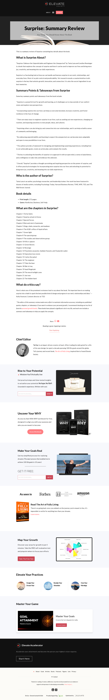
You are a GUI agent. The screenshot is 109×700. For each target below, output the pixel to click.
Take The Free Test (26, 559)
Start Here (24, 658)
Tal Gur (36, 345)
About (48, 12)
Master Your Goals (65, 616)
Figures (64, 671)
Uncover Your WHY (29, 413)
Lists (69, 671)
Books (53, 671)
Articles (47, 671)
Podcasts (58, 671)
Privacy (74, 671)
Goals (42, 671)
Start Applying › (54, 330)
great (51, 326)
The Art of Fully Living (62, 351)
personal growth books (29, 308)
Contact (55, 677)
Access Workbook (35, 432)
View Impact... (68, 684)
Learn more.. (35, 514)
